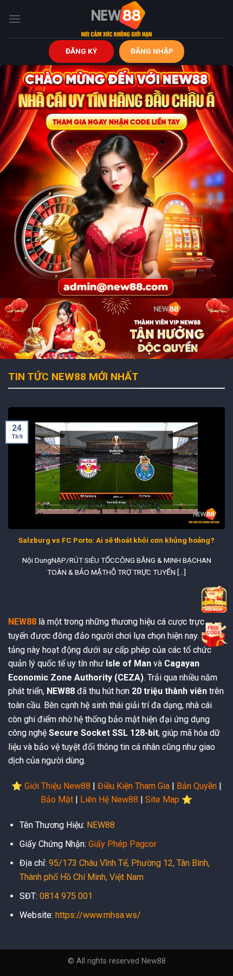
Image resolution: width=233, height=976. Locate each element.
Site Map (162, 799)
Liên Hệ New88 (109, 799)
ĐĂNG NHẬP (152, 51)
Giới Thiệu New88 (57, 786)
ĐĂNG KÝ (81, 51)
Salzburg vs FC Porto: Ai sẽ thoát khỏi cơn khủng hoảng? (116, 540)
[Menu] (14, 18)
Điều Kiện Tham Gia (134, 786)
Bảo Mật (57, 799)
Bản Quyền (197, 786)
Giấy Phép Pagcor (122, 844)
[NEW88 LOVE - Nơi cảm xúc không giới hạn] (116, 19)
